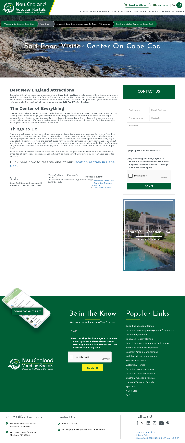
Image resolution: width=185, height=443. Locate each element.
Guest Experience (120, 12)
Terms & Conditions (145, 432)
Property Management (160, 12)
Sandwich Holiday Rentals (139, 339)
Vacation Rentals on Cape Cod (19, 24)
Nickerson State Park (104, 181)
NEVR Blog (131, 391)
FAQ (128, 395)
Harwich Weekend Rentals (140, 382)
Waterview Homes (135, 365)
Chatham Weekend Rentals (140, 378)
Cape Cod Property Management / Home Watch (151, 330)
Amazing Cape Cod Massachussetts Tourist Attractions (83, 24)
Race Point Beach (102, 187)
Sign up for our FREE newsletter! (145, 151)
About (179, 12)
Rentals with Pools (136, 360)
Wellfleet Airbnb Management (142, 356)
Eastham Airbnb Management (142, 352)
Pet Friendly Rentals (136, 334)
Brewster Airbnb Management (142, 347)
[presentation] (149, 176)
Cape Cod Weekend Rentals (140, 373)
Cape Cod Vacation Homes (140, 369)
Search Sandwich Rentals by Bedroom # (147, 343)
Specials (130, 386)
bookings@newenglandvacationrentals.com (83, 429)
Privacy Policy (143, 435)
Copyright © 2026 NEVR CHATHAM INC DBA (157, 438)
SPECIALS (163, 5)
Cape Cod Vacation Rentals (93, 12)
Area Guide (139, 12)
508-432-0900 (69, 423)
